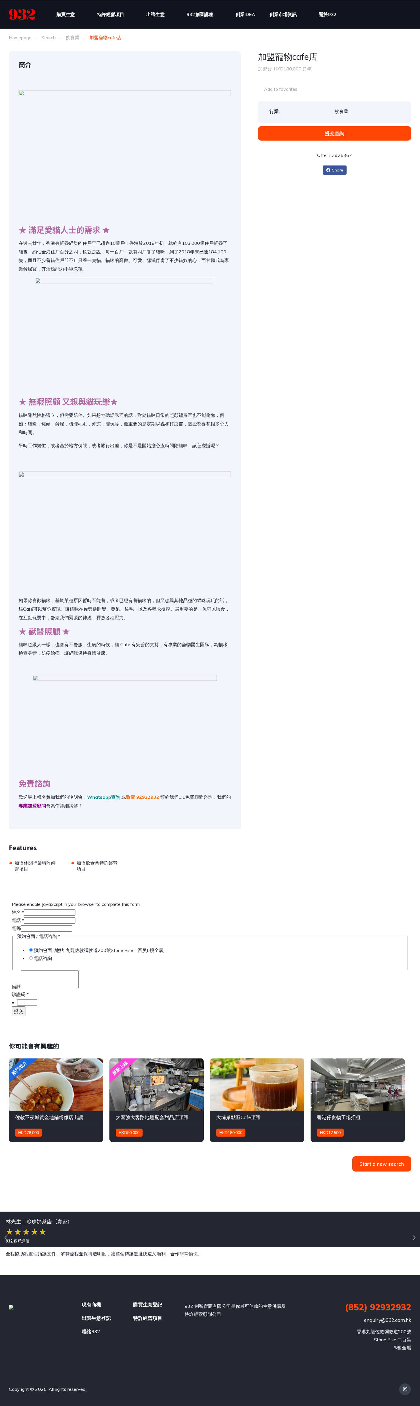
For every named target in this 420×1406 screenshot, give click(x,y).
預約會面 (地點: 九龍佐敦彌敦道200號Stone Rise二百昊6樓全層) (99, 950)
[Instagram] (405, 1389)
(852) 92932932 (378, 1307)
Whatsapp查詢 (103, 797)
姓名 (18, 912)
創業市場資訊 (283, 14)
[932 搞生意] (22, 14)
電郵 (16, 928)
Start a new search (381, 1164)
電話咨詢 (43, 958)
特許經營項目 (110, 14)
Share (337, 170)
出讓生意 (155, 14)
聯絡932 (91, 1331)
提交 (18, 1011)
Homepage (20, 37)
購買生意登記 (147, 1305)
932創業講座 (200, 14)
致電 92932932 (142, 797)
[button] (6, 1238)
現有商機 (91, 1305)
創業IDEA (245, 14)
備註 (16, 986)
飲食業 (72, 37)
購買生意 (66, 14)
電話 (18, 920)
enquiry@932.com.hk (387, 1320)
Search (48, 37)
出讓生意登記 (96, 1318)
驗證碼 (20, 994)
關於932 (328, 14)
